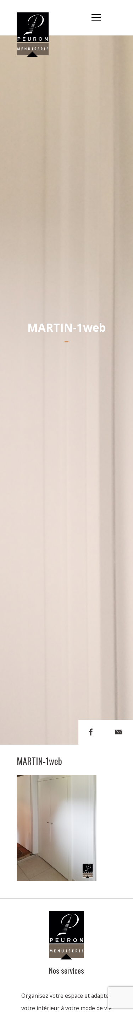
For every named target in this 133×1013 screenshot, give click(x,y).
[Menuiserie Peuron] (37, 17)
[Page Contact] (119, 732)
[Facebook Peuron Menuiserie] (91, 732)
